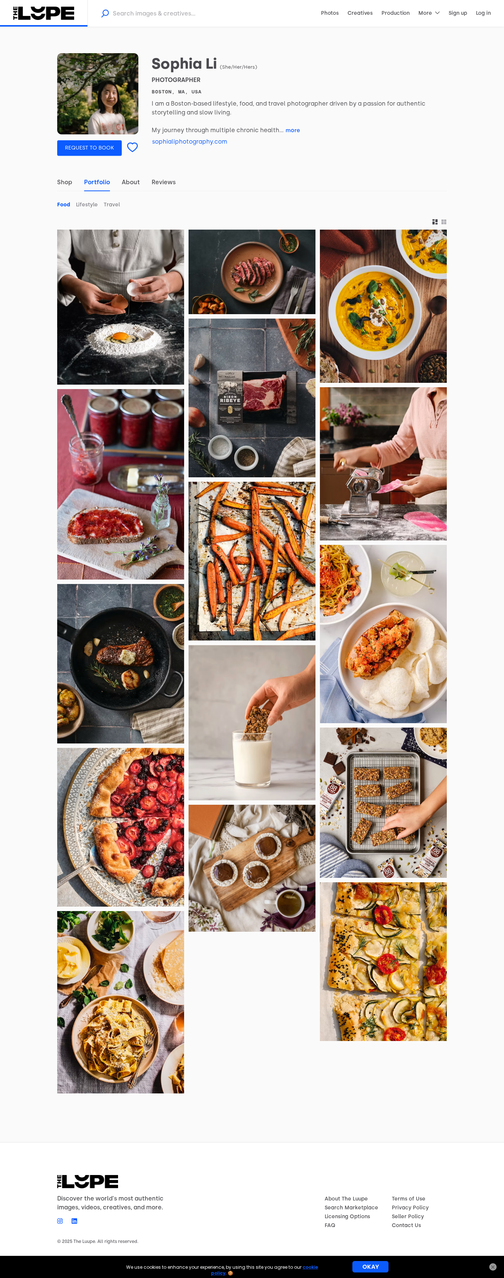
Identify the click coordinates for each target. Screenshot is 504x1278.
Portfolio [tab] (97, 182)
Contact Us (406, 1225)
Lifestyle (87, 205)
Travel (112, 205)
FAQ (330, 1225)
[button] (435, 222)
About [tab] (131, 182)
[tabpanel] (252, 645)
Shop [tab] (64, 182)
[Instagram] (62, 1221)
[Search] (104, 13)
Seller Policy (408, 1216)
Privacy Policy (410, 1208)
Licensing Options (347, 1216)
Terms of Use (408, 1199)
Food (63, 205)
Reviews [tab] (164, 182)
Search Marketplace (351, 1208)
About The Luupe (346, 1199)
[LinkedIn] (72, 1221)
